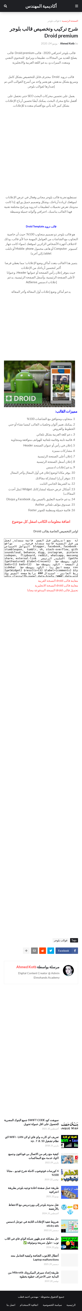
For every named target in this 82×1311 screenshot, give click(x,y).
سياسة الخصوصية (52, 1304)
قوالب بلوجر (54, 20)
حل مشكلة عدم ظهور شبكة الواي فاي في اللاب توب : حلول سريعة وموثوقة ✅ (32, 1240)
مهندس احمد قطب (28, 1296)
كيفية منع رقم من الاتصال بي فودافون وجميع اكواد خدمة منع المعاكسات (33, 1156)
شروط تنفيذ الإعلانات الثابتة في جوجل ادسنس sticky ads (32, 1223)
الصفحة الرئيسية (70, 20)
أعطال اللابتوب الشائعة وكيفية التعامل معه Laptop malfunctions (35, 1257)
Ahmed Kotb (26, 967)
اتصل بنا (11, 1304)
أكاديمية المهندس (41, 6)
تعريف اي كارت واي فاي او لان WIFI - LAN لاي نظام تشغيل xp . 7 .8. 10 (32, 1139)
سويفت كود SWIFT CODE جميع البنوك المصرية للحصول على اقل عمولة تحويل (31, 1122)
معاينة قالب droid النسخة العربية (58, 580)
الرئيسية (71, 1304)
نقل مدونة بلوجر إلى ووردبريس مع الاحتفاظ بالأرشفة (34, 1206)
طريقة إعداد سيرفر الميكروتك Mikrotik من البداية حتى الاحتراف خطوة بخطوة (33, 1274)
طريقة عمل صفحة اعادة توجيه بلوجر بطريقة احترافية (33, 1189)
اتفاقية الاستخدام (29, 1304)
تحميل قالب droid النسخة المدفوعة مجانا (52, 590)
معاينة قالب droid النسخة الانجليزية (56, 585)
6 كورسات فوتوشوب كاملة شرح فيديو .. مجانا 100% (33, 1172)
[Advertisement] (41, 149)
